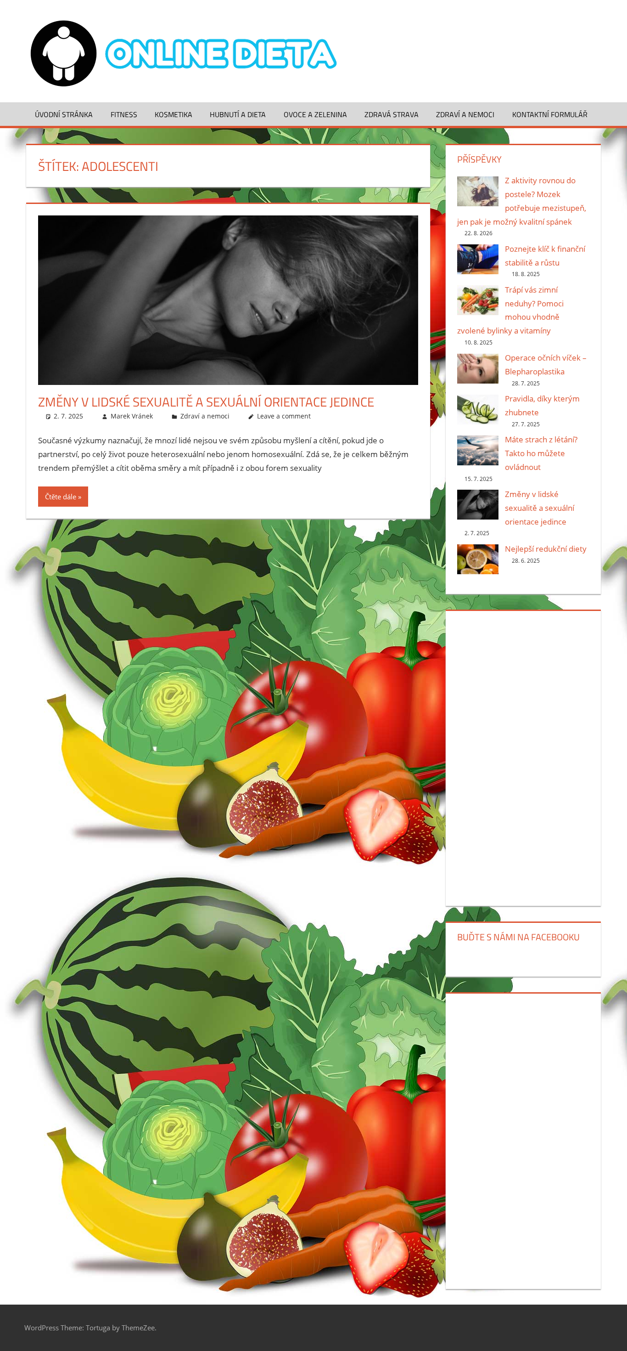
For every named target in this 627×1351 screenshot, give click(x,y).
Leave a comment (284, 416)
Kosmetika (173, 114)
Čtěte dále (60, 496)
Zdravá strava (391, 114)
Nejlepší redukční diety (546, 548)
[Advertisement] (523, 756)
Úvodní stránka (64, 114)
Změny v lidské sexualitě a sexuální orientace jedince (206, 402)
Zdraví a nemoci (465, 114)
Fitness (124, 114)
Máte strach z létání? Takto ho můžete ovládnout (541, 453)
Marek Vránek (132, 416)
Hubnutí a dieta (238, 114)
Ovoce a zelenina (315, 114)
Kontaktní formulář (550, 114)
